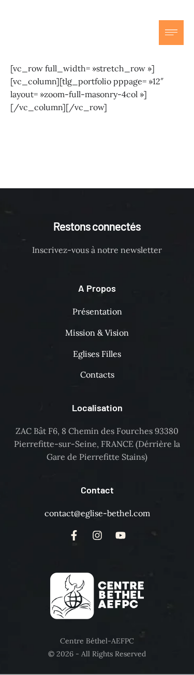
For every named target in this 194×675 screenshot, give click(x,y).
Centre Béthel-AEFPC (97, 641)
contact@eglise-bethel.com (97, 513)
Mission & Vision (97, 332)
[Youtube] (138, 32)
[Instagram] (117, 32)
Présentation (97, 311)
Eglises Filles (97, 354)
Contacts (97, 374)
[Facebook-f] (97, 32)
